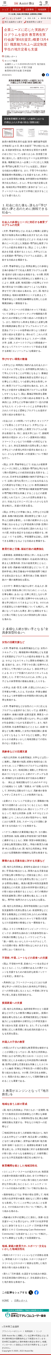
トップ (5, 9)
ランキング (11, 18)
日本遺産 (27, 70)
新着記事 (17, 9)
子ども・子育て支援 (23, 67)
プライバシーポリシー (12, 1331)
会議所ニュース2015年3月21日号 (20, 64)
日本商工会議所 (11, 1326)
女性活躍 (9, 67)
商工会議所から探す (13, 22)
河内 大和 (22, 18)
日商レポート (11, 56)
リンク (39, 1331)
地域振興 (42, 9)
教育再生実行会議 (13, 70)
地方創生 (41, 64)
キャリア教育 (11, 61)
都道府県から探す (34, 22)
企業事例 (29, 9)
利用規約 (29, 1331)
